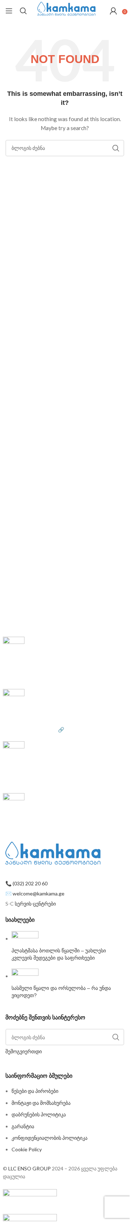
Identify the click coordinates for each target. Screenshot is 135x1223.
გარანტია (23, 1126)
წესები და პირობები (26, 834)
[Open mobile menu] (9, 11)
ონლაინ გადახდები (30, 714)
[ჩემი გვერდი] (113, 11)
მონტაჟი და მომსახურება (41, 1103)
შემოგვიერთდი (23, 1051)
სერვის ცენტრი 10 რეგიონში (36, 782)
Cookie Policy (27, 1149)
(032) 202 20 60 (30, 883)
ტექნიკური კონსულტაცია (37, 767)
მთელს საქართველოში (30, 677)
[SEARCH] (116, 148)
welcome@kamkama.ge (38, 893)
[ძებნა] (23, 11)
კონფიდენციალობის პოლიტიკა (49, 1138)
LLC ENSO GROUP (29, 1168)
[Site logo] (66, 10)
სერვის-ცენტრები (35, 903)
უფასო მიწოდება (26, 662)
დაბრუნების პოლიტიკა (39, 1114)
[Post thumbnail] (25, 938)
